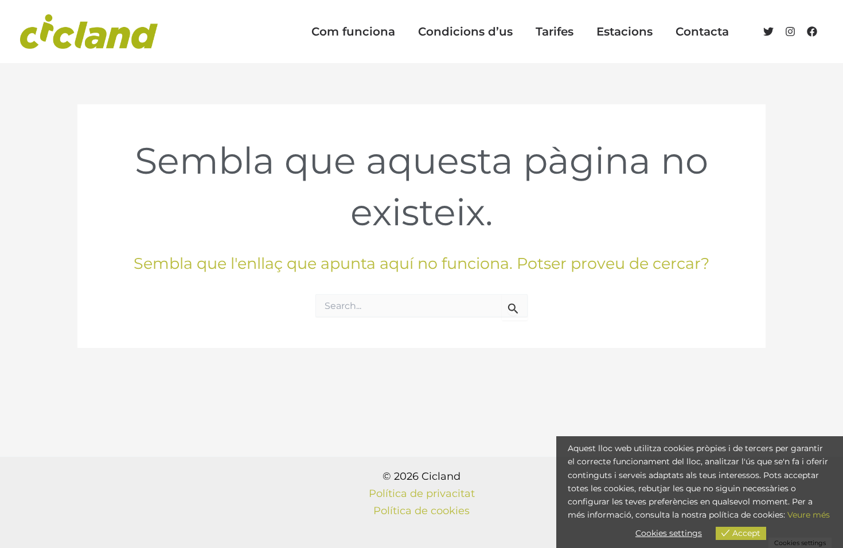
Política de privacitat (422, 493)
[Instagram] (790, 31)
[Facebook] (812, 31)
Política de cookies (421, 510)
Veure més (808, 515)
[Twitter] (768, 31)
